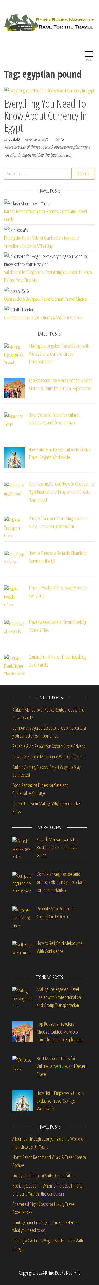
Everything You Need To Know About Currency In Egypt (45, 115)
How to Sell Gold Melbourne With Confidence (49, 756)
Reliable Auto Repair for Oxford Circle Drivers (48, 746)
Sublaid (15, 139)
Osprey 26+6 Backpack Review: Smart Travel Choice (45, 299)
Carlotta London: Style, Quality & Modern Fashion (43, 317)
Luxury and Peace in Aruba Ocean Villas (43, 1175)
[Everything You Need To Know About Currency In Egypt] (49, 90)
